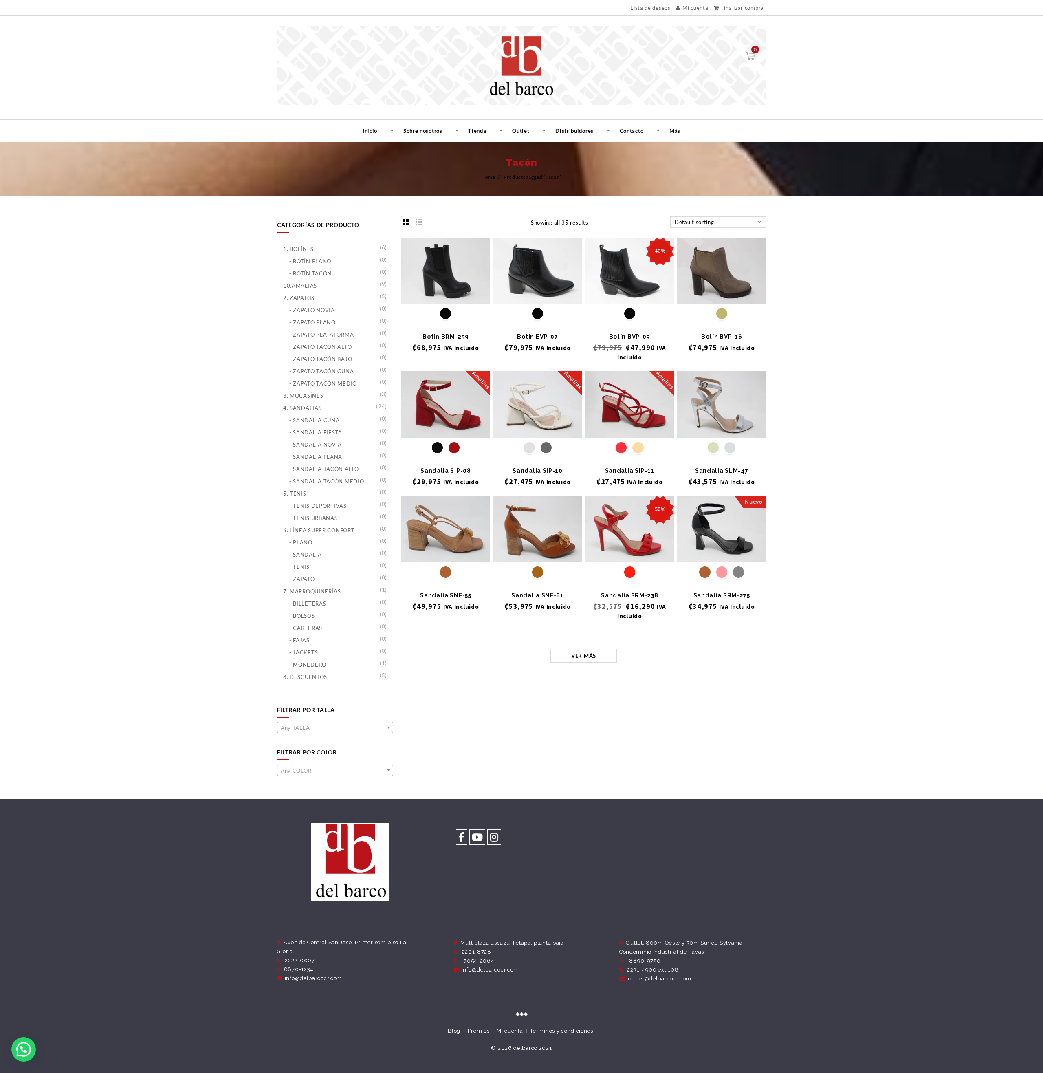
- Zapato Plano (312, 322)
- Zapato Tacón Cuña (321, 371)
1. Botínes (298, 249)
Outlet (520, 131)
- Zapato (302, 579)
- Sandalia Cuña (314, 420)
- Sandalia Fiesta (315, 432)
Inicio (370, 131)
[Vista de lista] (418, 222)
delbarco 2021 (532, 1048)
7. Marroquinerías (312, 591)
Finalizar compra (742, 7)
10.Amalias (300, 285)
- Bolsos (302, 616)
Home (488, 177)
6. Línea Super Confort (318, 530)
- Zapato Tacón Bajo (320, 359)
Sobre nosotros (422, 131)
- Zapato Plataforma (321, 334)
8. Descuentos (305, 677)
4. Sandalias (302, 408)
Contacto (632, 131)
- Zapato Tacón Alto (320, 347)
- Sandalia (305, 554)
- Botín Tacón (310, 273)
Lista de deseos (650, 8)
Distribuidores (574, 131)
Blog (454, 1031)
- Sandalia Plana (315, 457)
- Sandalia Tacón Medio (326, 481)
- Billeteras (307, 603)
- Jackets (303, 652)
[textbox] (335, 728)
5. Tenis (294, 493)
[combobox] (335, 727)
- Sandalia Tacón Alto (324, 469)
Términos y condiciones (561, 1031)
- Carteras (305, 628)
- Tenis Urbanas (313, 518)
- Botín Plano (310, 261)
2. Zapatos (299, 298)
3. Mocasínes (303, 395)
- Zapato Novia (312, 310)
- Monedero (307, 664)
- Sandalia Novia (315, 444)
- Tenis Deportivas (318, 505)
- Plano (300, 542)
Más (674, 131)
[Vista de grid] (405, 222)
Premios (479, 1031)
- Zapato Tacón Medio (323, 383)
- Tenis (299, 567)
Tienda (477, 131)
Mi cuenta (695, 7)
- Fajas (299, 640)
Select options (445, 290)
